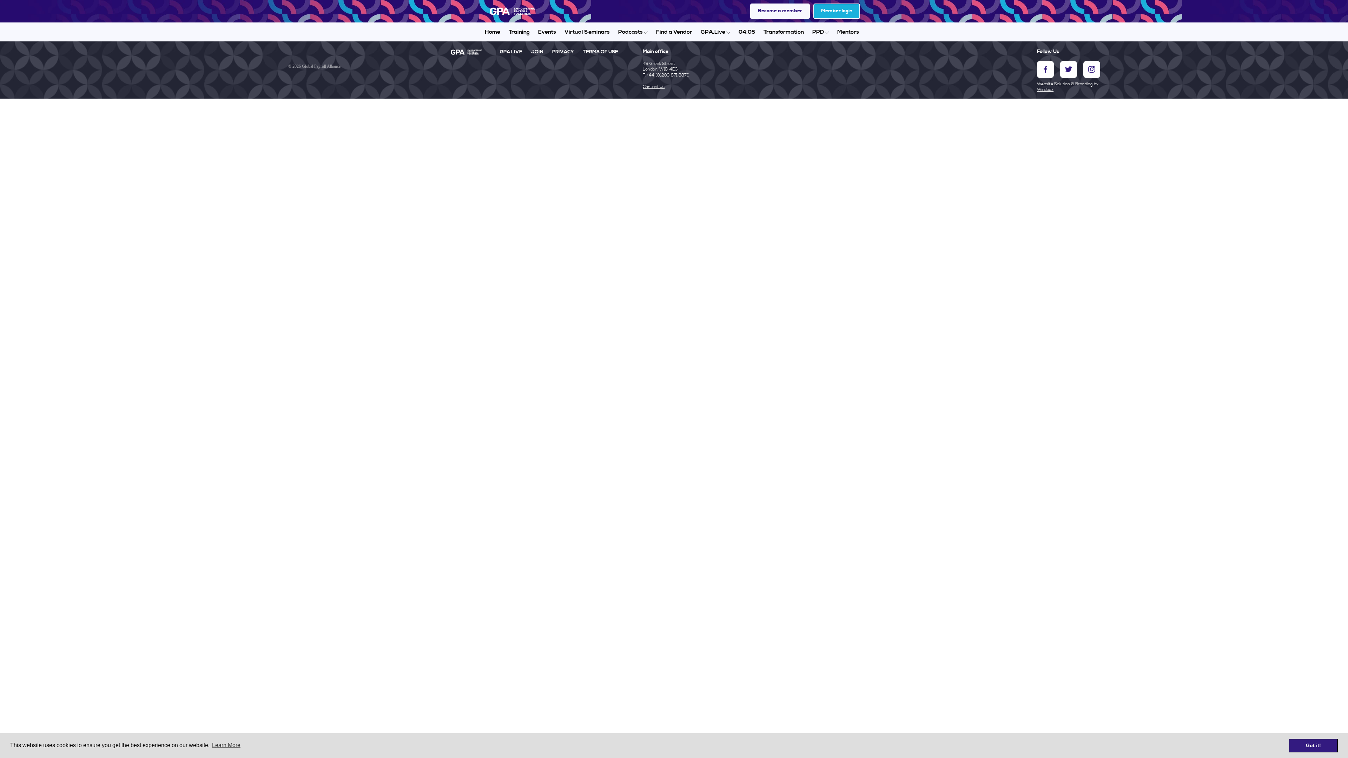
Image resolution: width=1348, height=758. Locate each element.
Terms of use (600, 52)
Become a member (780, 11)
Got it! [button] (1313, 745)
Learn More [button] (226, 745)
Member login (836, 11)
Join (537, 52)
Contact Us (654, 86)
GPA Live (511, 52)
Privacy (563, 52)
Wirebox (1045, 89)
